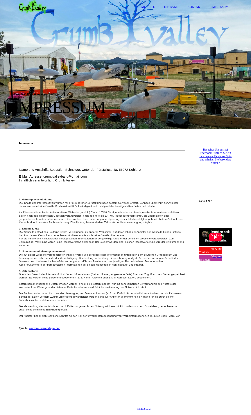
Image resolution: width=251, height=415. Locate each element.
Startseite (146, 6)
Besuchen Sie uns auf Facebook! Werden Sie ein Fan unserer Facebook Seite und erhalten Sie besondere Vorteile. (216, 156)
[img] (32, 7)
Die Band (171, 6)
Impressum (219, 6)
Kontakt (195, 6)
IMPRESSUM (144, 408)
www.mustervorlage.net (44, 328)
